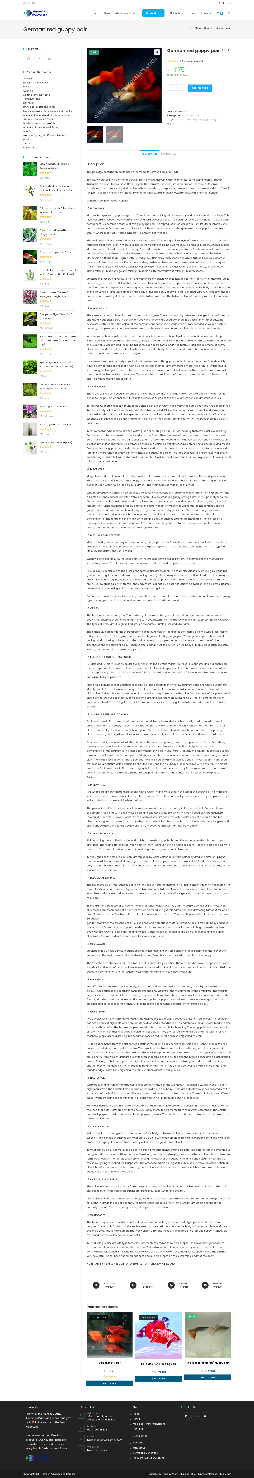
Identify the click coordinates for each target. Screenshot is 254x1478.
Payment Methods (207, 1473)
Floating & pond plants (35, 82)
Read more (109, 1383)
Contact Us (225, 3)
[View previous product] (222, 50)
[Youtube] (49, 58)
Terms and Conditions (145, 1452)
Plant (136, 1413)
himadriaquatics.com (100, 1450)
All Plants (28, 78)
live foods (28, 147)
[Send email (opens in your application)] (38, 3)
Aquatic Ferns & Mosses (36, 94)
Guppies (194, 115)
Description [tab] (149, 154)
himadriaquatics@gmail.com (104, 1440)
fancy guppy (198, 119)
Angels (27, 131)
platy (26, 139)
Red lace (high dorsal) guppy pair (208, 1362)
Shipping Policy (188, 1473)
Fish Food (138, 1428)
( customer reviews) (191, 61)
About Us (138, 1442)
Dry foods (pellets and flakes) (40, 107)
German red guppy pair (217, 28)
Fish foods (29, 103)
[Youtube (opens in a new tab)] (33, 3)
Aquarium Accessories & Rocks (40, 127)
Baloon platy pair (110, 1362)
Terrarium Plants (32, 98)
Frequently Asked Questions (148, 1458)
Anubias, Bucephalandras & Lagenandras (46, 115)
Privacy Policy (170, 1473)
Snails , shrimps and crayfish (39, 123)
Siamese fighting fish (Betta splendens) (45, 135)
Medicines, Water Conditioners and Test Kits (47, 111)
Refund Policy (154, 1473)
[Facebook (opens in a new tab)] (25, 3)
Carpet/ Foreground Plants (38, 119)
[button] (157, 52)
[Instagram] (39, 58)
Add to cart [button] (207, 1377)
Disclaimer (225, 1473)
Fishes (185, 115)
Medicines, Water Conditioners (150, 1423)
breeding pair (182, 119)
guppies (210, 119)
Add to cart (200, 88)
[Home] (190, 28)
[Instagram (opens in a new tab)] (29, 3)
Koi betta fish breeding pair (158, 1364)
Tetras (26, 143)
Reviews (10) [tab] (168, 154)
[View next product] (228, 50)
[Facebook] (28, 58)
